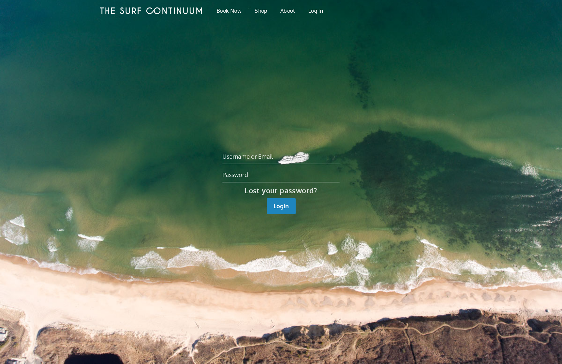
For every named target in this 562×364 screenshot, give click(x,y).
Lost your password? (281, 190)
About (287, 10)
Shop (261, 10)
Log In (315, 10)
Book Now (229, 10)
